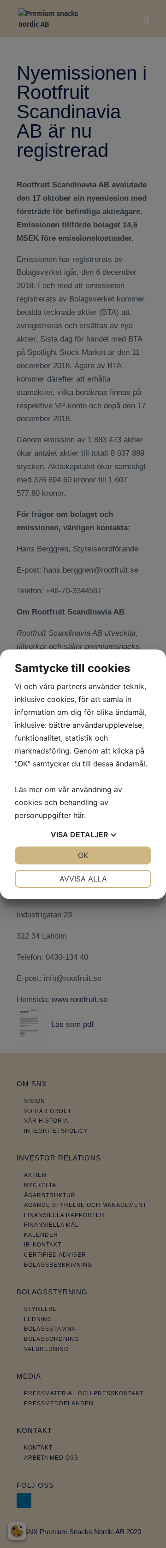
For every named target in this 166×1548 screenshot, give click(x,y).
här (78, 815)
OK (83, 855)
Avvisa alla (83, 878)
